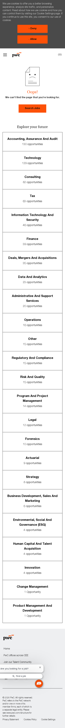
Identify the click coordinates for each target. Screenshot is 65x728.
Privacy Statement (11, 720)
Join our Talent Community (17, 662)
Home (7, 649)
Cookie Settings (48, 720)
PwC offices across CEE (16, 655)
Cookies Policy (30, 720)
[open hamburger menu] (5, 55)
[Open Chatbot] (39, 684)
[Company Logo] (18, 54)
